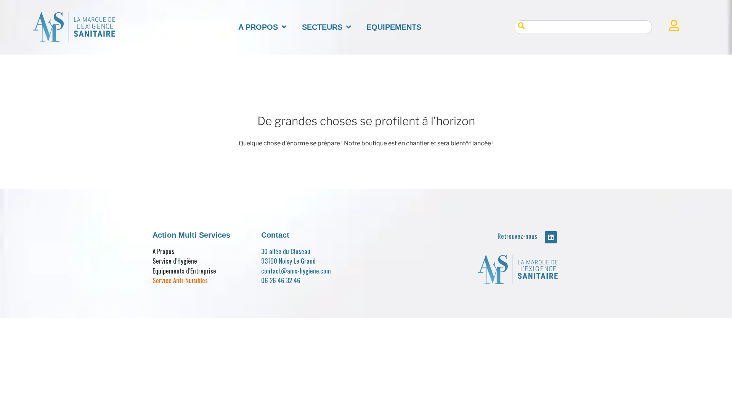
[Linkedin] (551, 237)
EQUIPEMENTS (393, 27)
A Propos (163, 251)
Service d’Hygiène (174, 261)
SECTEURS (322, 27)
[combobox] (583, 27)
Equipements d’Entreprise (184, 270)
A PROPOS (258, 27)
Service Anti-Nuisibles (180, 280)
